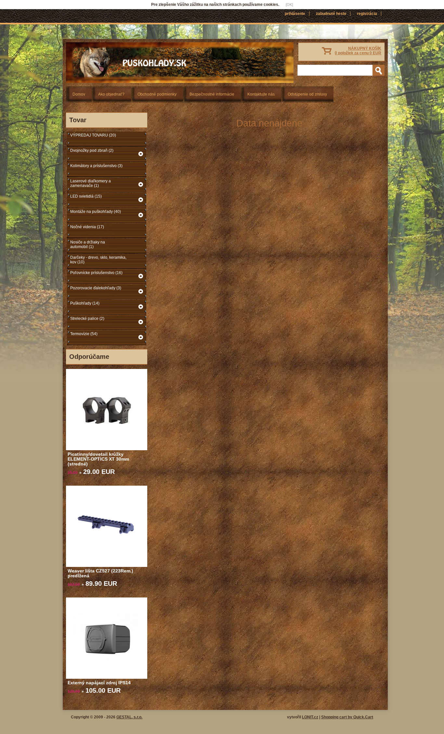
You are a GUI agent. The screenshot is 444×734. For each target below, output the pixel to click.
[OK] (289, 5)
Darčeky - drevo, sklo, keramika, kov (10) (98, 259)
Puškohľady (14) (84, 303)
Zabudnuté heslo (331, 13)
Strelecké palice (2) (87, 318)
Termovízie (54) (84, 334)
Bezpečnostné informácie (211, 94)
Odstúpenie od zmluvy (307, 94)
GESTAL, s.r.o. (129, 717)
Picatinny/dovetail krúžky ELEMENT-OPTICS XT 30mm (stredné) (98, 459)
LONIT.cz (310, 717)
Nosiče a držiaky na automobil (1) (87, 244)
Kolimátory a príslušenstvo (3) (96, 166)
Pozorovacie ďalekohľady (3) (95, 288)
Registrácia (367, 13)
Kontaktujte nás (261, 94)
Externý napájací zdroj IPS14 (99, 682)
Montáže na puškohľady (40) (95, 211)
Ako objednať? (111, 94)
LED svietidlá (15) (86, 196)
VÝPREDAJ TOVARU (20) (93, 135)
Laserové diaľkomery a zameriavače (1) (90, 183)
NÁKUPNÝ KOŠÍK (358, 50)
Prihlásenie (295, 13)
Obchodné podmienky (156, 94)
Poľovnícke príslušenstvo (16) (96, 272)
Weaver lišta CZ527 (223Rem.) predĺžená (100, 573)
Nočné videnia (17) (87, 227)
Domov (78, 94)
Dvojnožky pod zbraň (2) (91, 150)
